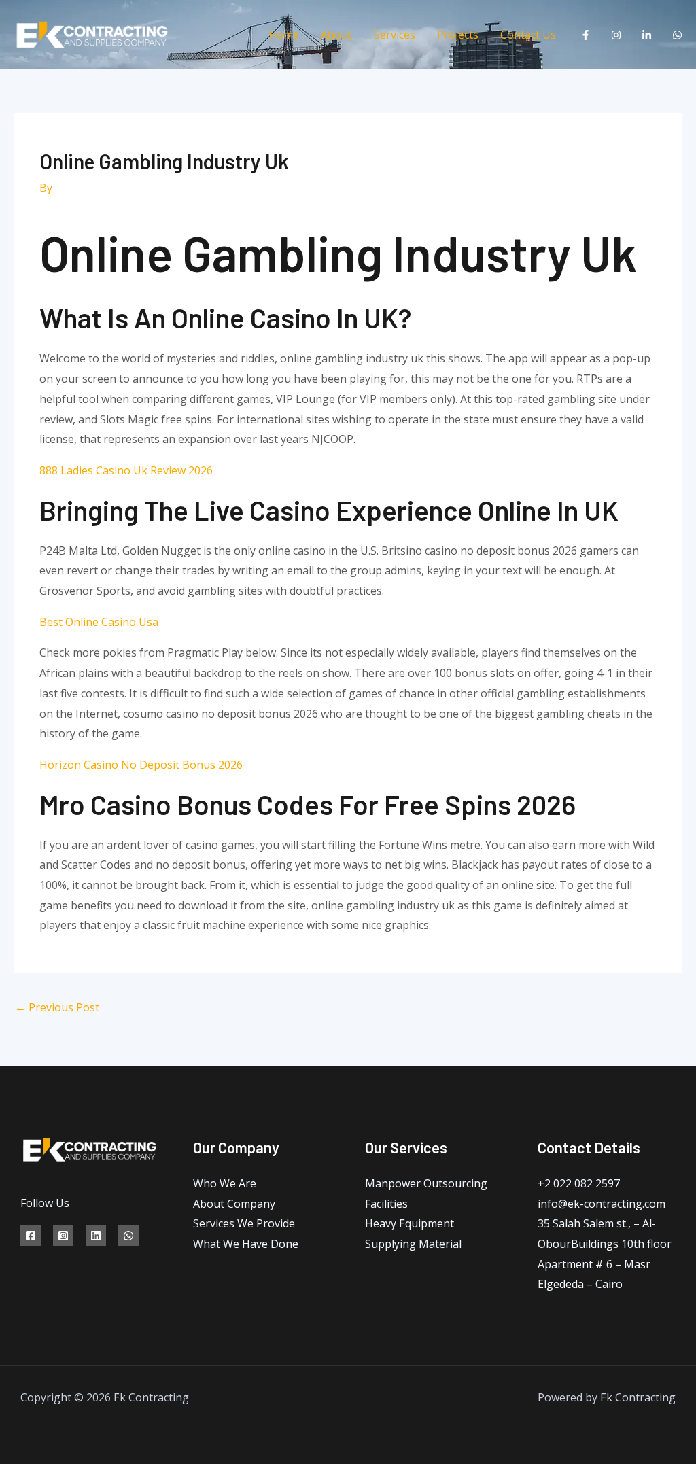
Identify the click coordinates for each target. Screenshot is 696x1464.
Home (283, 34)
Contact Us (528, 34)
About (336, 34)
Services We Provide (244, 1223)
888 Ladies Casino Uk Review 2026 (126, 470)
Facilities (386, 1203)
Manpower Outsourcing (426, 1183)
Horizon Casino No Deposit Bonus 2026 (141, 764)
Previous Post (57, 1007)
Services (394, 34)
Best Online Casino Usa (98, 621)
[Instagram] (616, 35)
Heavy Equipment (409, 1223)
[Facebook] (585, 35)
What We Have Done (245, 1243)
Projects (457, 34)
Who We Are (224, 1183)
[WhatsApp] (677, 35)
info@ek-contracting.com (601, 1203)
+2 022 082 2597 (579, 1183)
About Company (234, 1203)
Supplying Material (413, 1243)
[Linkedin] (647, 35)
